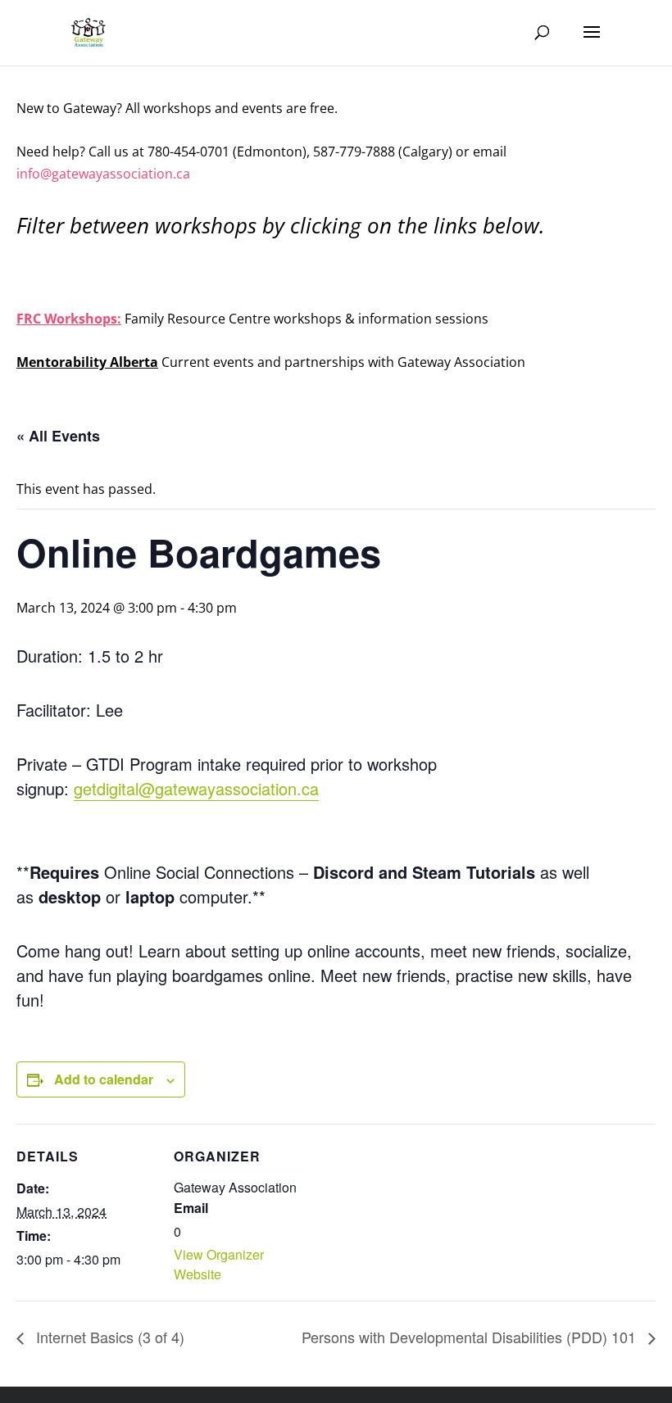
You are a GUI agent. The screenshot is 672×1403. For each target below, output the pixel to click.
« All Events (58, 435)
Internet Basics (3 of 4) (108, 1336)
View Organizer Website (219, 1264)
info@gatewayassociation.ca (104, 174)
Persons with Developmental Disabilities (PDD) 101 (471, 1336)
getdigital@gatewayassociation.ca (196, 788)
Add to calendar (103, 1079)
